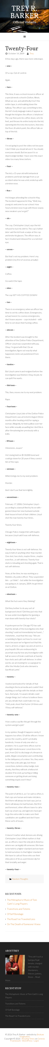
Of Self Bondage (15, 914)
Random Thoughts (20, 879)
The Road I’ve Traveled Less (21, 919)
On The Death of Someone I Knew (23, 924)
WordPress (27, 1040)
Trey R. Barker (24, 12)
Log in (36, 1040)
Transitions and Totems (18, 908)
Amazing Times (28, 1038)
